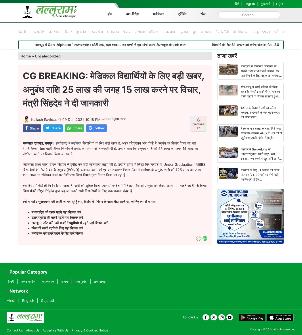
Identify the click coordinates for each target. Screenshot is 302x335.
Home (26, 56)
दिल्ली (22, 32)
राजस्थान (169, 32)
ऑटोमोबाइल (240, 32)
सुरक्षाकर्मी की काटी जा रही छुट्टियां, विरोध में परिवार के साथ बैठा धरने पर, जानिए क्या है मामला (97, 201)
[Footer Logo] (25, 317)
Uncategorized (48, 56)
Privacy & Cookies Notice (90, 330)
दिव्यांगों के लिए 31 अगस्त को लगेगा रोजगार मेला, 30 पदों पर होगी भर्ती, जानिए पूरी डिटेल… (260, 174)
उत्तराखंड (55, 32)
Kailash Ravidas (44, 119)
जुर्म (194, 32)
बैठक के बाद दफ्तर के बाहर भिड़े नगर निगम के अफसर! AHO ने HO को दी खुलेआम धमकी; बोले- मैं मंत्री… (261, 133)
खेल (203, 14)
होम (110, 14)
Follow (100, 128)
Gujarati (47, 300)
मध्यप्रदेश (96, 32)
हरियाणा (140, 32)
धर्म (276, 32)
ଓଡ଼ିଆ (280, 4)
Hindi (11, 300)
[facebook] (206, 317)
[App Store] (280, 318)
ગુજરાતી (265, 4)
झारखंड (81, 32)
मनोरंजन (158, 14)
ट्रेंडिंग (182, 14)
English (250, 4)
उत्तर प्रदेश (37, 32)
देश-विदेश (132, 14)
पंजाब (126, 32)
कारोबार (206, 32)
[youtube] (229, 317)
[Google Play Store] (252, 318)
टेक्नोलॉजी (222, 32)
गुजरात (183, 32)
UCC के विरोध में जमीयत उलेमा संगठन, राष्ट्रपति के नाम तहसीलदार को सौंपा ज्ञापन (260, 112)
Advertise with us (55, 330)
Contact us (15, 330)
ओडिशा (154, 32)
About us (32, 330)
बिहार (68, 32)
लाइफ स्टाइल (261, 32)
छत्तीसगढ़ (113, 32)
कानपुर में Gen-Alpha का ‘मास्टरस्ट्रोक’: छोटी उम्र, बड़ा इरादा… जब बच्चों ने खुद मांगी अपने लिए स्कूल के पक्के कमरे (101, 44)
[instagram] (222, 317)
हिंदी (237, 4)
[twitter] (214, 317)
